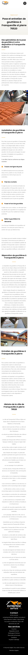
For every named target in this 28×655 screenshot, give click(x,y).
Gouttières (14, 637)
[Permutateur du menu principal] (24, 3)
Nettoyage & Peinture (14, 633)
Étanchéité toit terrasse (14, 635)
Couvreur (14, 629)
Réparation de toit (14, 631)
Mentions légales (14, 650)
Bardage (17, 639)
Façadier (11, 639)
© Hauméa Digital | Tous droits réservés (14, 647)
